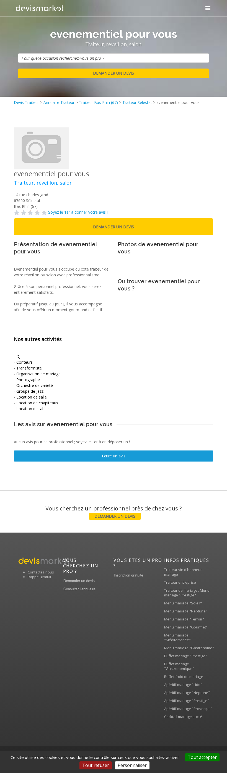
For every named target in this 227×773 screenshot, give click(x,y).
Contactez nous (41, 572)
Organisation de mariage (38, 373)
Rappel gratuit (39, 576)
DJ (18, 356)
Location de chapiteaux (37, 402)
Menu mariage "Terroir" (184, 619)
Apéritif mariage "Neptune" (187, 692)
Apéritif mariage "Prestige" (186, 700)
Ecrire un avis (113, 455)
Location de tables (33, 408)
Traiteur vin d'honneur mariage (183, 572)
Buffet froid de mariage (183, 676)
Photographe (28, 379)
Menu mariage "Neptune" (185, 611)
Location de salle (31, 397)
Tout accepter (202, 757)
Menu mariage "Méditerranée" (177, 637)
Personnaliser (132, 765)
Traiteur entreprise (180, 582)
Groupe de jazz (29, 391)
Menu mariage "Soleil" (183, 603)
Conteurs (24, 362)
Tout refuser (95, 765)
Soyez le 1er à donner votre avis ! (78, 212)
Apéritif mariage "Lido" (183, 684)
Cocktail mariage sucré (183, 716)
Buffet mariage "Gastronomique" (179, 666)
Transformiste (29, 368)
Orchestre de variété (34, 385)
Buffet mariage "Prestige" (185, 655)
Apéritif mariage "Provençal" (188, 708)
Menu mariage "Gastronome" (189, 647)
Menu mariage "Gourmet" (186, 627)
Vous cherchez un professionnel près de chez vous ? (113, 512)
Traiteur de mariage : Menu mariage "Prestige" (187, 593)
